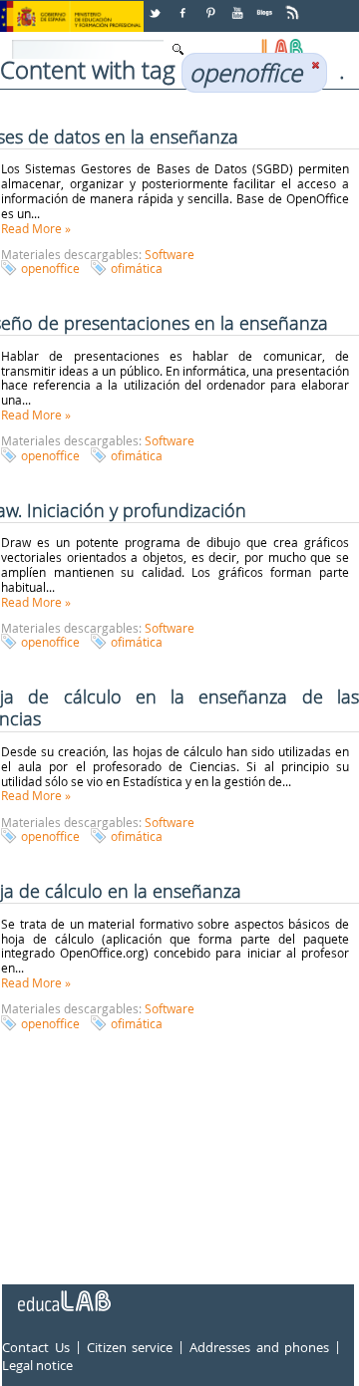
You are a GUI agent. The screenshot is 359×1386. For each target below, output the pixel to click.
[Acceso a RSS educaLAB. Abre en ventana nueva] (294, 5)
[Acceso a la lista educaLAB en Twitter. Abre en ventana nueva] (157, 5)
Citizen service (130, 1347)
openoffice (50, 268)
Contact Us (35, 1347)
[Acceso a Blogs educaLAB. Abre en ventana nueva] (266, 5)
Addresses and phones (258, 1347)
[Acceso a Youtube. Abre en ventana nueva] (239, 5)
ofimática (137, 268)
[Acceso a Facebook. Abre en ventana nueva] (184, 5)
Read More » (36, 228)
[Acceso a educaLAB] (63, 1293)
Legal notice (37, 1365)
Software (169, 254)
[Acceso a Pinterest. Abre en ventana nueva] (211, 5)
